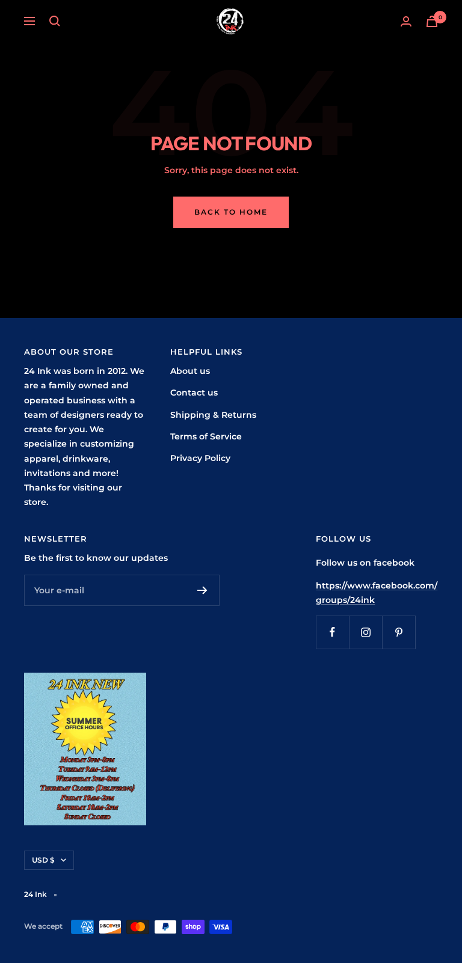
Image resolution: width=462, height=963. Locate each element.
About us (190, 370)
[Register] (202, 590)
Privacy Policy (200, 458)
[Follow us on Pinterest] (398, 632)
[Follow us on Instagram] (365, 632)
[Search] (54, 21)
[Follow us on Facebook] (332, 632)
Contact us (194, 392)
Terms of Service (206, 436)
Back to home (231, 211)
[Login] (406, 21)
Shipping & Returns (213, 414)
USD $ (43, 859)
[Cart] (432, 21)
